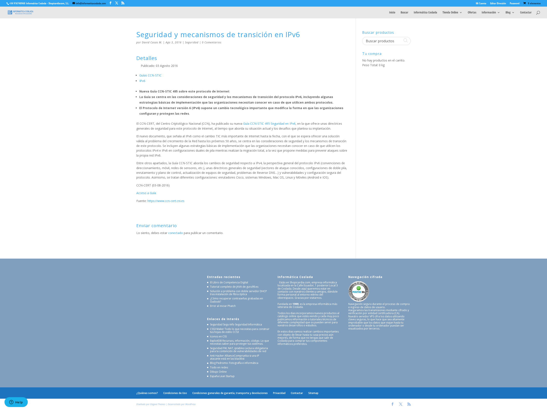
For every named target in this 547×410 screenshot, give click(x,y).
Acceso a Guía (146, 193)
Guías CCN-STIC (150, 75)
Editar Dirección (498, 3)
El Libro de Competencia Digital (229, 282)
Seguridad (192, 42)
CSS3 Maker (217, 329)
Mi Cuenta (481, 3)
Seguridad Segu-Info (222, 324)
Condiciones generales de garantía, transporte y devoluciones (230, 393)
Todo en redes (219, 367)
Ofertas (472, 12)
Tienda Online (450, 12)
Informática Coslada (425, 12)
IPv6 (142, 81)
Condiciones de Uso (175, 393)
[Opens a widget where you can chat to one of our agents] (16, 402)
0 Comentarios (211, 42)
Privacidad (279, 393)
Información (489, 12)
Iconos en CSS (218, 336)
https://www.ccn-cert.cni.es (165, 201)
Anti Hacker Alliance (222, 355)
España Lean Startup (222, 376)
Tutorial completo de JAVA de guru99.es (234, 286)
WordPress (190, 404)
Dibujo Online (218, 371)
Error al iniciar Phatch (223, 306)
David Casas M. (152, 42)
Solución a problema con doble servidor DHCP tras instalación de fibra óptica (238, 292)
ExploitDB (216, 341)
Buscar (404, 12)
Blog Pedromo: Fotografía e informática (234, 363)
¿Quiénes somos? (147, 393)
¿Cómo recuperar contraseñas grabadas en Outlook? (236, 300)
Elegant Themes (157, 404)
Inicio (392, 12)
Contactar (526, 12)
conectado (175, 233)
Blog (508, 12)
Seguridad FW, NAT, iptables (227, 348)
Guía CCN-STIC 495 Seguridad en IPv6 (269, 124)
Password (514, 3)
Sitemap (313, 393)
